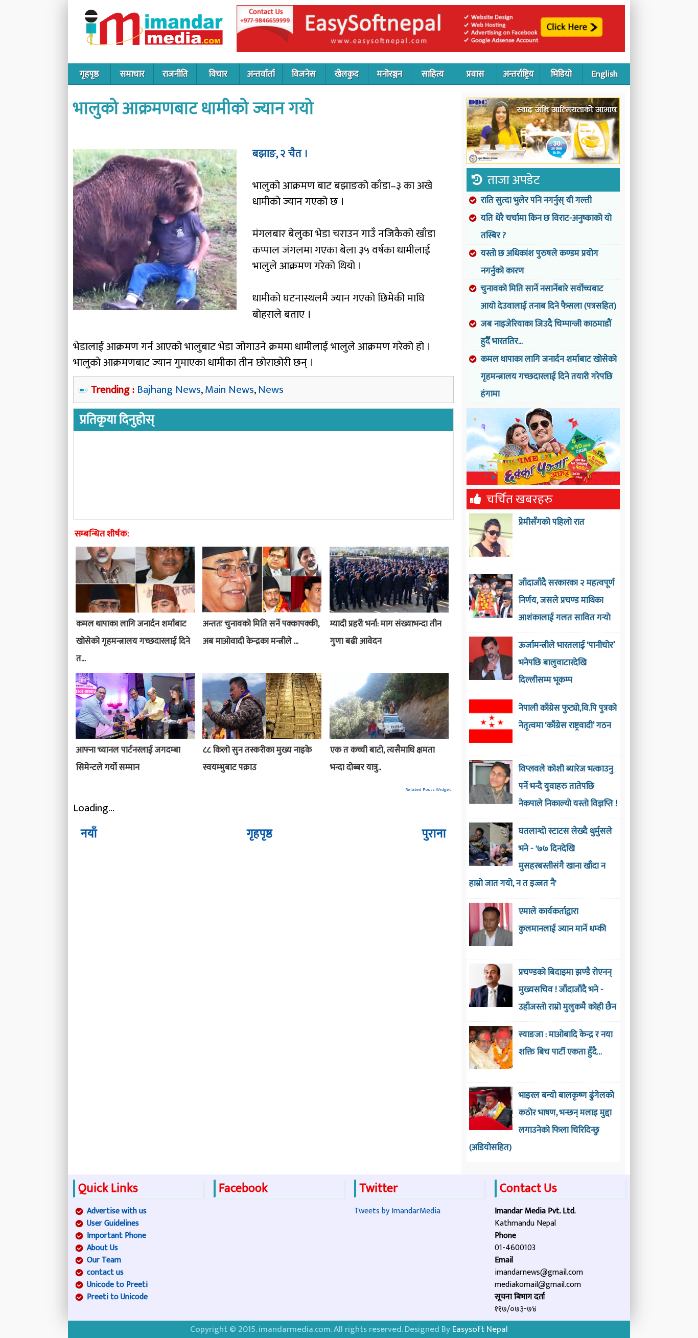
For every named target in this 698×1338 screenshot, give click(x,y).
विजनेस (304, 74)
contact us (105, 1272)
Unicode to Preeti (117, 1285)
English (605, 74)
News (271, 389)
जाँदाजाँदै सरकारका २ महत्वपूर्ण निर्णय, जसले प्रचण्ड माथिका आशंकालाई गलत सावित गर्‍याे (567, 600)
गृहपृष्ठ (89, 74)
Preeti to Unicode (117, 1297)
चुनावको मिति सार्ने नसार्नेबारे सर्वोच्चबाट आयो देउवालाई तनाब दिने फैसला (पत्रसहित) (548, 297)
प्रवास (475, 74)
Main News (229, 389)
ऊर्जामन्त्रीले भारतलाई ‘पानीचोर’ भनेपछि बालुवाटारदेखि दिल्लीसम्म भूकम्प (567, 662)
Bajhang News (169, 389)
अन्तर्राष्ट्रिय (518, 74)
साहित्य (433, 74)
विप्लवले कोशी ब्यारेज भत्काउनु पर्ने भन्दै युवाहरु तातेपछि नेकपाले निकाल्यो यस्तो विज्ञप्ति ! (568, 786)
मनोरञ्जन (389, 74)
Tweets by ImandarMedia (397, 1211)
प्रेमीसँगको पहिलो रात (552, 522)
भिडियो (561, 74)
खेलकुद (347, 74)
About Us (102, 1248)
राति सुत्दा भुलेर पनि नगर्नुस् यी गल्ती (536, 200)
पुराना (434, 833)
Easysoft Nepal (480, 1329)
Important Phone (116, 1235)
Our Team (104, 1260)
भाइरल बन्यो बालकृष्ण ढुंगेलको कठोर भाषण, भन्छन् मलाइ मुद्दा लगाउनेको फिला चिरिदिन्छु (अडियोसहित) (541, 1121)
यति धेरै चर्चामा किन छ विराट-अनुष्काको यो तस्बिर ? (546, 227)
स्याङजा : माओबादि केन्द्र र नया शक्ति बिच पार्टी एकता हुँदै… (566, 1043)
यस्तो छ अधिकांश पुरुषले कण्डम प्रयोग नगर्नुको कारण (539, 262)
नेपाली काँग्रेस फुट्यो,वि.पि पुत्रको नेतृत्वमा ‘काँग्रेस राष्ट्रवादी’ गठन (568, 717)
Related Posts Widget (428, 789)
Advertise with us (117, 1211)
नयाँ (89, 833)
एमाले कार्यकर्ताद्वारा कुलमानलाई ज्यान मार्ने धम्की (562, 920)
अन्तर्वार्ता (261, 74)
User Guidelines (113, 1223)
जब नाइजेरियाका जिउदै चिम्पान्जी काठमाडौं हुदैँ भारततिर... (546, 332)
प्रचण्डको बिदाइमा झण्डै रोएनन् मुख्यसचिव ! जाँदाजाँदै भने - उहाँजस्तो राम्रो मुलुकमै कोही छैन (567, 989)
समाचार (132, 74)
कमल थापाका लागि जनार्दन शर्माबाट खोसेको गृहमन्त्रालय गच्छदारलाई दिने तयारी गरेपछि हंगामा (549, 376)
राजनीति (175, 74)
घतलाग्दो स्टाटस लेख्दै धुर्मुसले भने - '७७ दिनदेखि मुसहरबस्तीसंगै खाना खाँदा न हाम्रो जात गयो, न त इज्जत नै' (540, 857)
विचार (218, 74)
